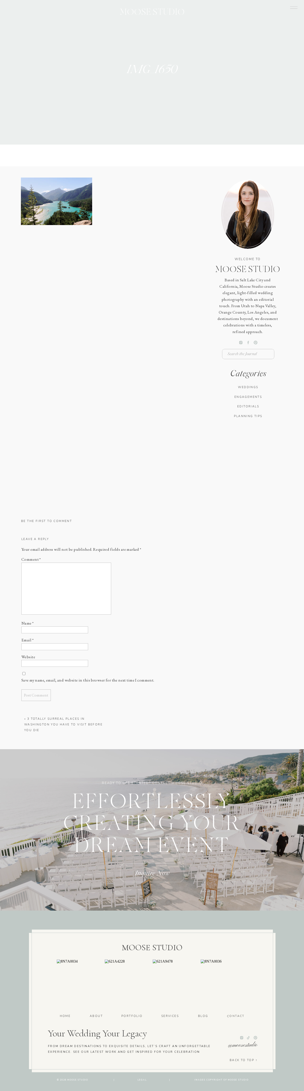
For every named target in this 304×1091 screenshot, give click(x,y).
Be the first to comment (46, 521)
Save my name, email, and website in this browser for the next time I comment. (87, 680)
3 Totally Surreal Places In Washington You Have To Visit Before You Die (63, 724)
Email (27, 640)
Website (28, 656)
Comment (31, 559)
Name (27, 623)
